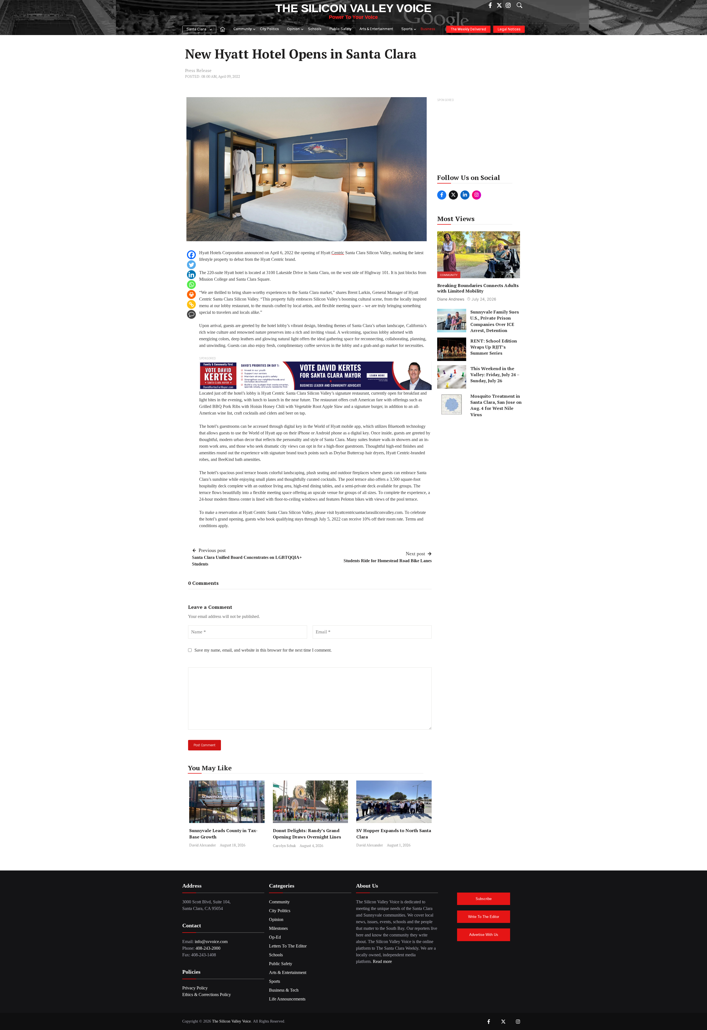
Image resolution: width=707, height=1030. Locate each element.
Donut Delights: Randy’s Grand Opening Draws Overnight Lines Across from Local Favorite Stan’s (309, 836)
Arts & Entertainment (376, 29)
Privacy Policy (195, 988)
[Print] (191, 294)
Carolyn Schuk (284, 845)
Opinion (293, 29)
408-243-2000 (208, 948)
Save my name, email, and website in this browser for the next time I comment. (263, 650)
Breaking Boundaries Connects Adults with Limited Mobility (478, 288)
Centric (337, 252)
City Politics (269, 29)
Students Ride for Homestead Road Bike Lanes (388, 560)
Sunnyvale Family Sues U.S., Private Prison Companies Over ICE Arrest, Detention (494, 321)
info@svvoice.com (211, 941)
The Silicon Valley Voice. (232, 1021)
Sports (406, 29)
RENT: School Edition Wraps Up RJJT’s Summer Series (493, 347)
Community (242, 29)
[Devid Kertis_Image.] (315, 375)
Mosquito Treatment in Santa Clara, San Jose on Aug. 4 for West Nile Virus (496, 405)
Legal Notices (509, 29)
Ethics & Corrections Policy (206, 994)
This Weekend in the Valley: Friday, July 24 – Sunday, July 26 (494, 374)
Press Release (198, 70)
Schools (314, 29)
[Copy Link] (191, 304)
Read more (382, 961)
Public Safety (340, 29)
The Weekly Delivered (468, 29)
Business (428, 29)
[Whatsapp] (191, 284)
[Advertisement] (479, 137)
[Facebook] (191, 254)
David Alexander (202, 845)
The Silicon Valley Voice (353, 8)
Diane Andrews (450, 299)
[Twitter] (191, 264)
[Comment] (191, 314)
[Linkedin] (191, 274)
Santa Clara (196, 29)
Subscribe (484, 899)
